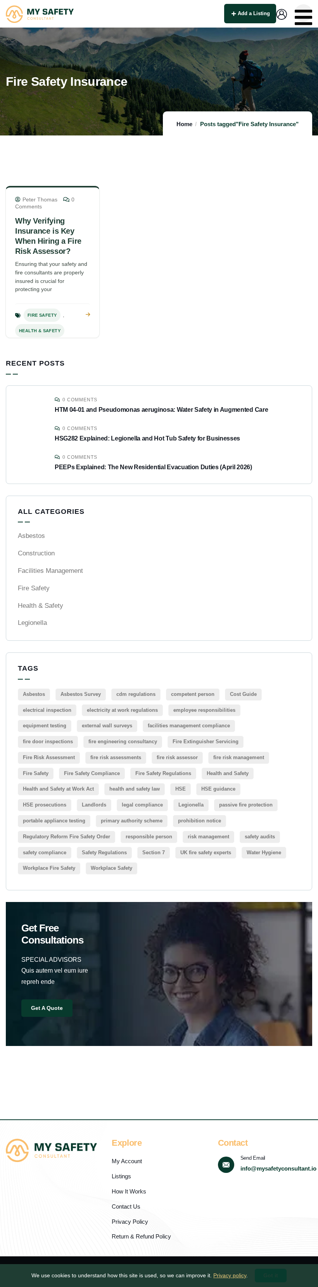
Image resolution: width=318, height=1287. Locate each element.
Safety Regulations (104, 852)
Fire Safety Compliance (92, 773)
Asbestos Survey (80, 694)
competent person (192, 694)
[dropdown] (303, 13)
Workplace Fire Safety (49, 868)
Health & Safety (39, 330)
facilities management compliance (189, 725)
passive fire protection (246, 805)
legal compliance (142, 805)
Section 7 (153, 852)
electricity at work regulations (122, 710)
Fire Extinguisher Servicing (205, 741)
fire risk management (238, 757)
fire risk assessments (115, 757)
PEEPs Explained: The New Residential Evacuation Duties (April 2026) (153, 467)
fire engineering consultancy (122, 741)
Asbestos (31, 535)
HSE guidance (218, 789)
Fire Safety (42, 315)
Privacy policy (229, 1275)
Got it (270, 1275)
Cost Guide (243, 694)
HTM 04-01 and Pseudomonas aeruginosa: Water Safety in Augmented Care (161, 409)
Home (184, 124)
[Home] (40, 14)
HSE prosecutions (44, 805)
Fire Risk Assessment (49, 757)
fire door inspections (48, 741)
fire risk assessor (177, 757)
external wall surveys (107, 725)
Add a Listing (254, 13)
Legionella (32, 622)
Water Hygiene (264, 852)
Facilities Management (50, 570)
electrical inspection (47, 710)
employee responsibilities (204, 710)
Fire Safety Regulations (163, 773)
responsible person (149, 836)
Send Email (252, 1158)
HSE (180, 789)
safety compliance (44, 852)
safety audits (260, 836)
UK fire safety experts (205, 852)
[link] (88, 314)
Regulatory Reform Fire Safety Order (66, 836)
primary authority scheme (131, 821)
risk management (208, 836)
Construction (36, 553)
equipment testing (44, 725)
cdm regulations (136, 694)
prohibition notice (199, 821)
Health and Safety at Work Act (58, 789)
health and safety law (134, 789)
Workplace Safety (111, 868)
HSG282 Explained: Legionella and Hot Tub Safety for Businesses (147, 438)
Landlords (94, 805)
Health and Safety (228, 773)
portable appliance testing (54, 821)
